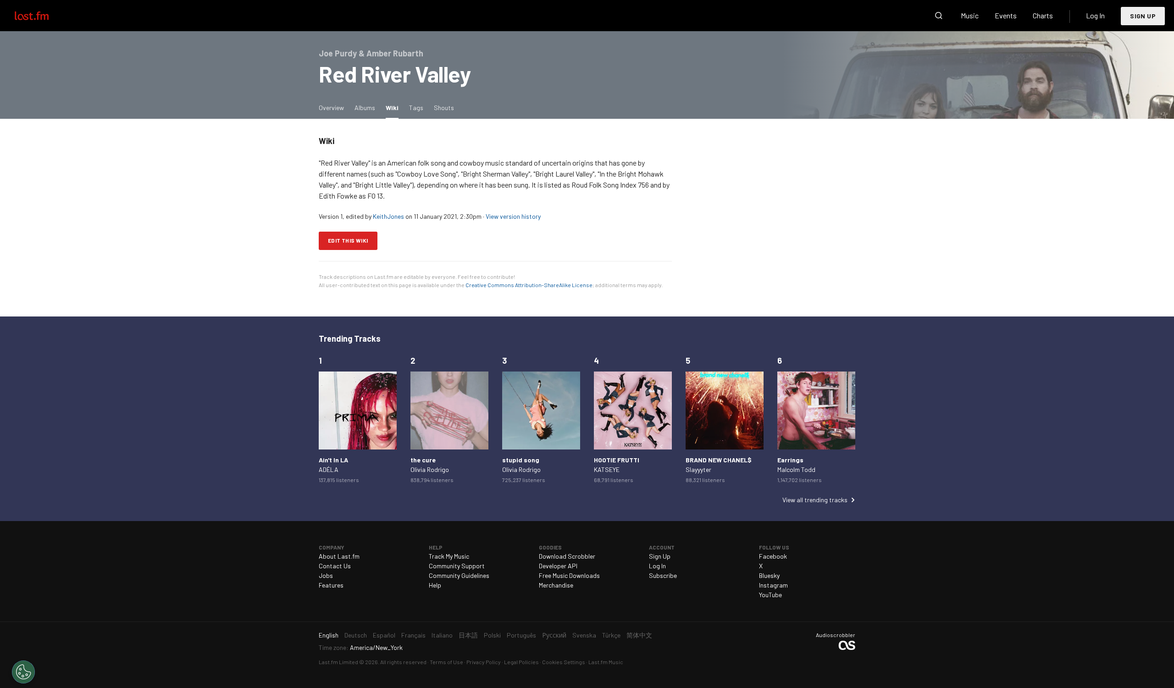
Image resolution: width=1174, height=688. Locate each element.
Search (938, 15)
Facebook (773, 556)
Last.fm (42, 15)
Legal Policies (521, 662)
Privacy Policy (483, 662)
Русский (554, 635)
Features (331, 585)
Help (435, 585)
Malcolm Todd (796, 469)
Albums (364, 107)
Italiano (442, 635)
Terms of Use (446, 662)
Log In (1095, 15)
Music (970, 15)
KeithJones (388, 216)
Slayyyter (698, 469)
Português (521, 635)
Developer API (558, 566)
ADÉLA (328, 469)
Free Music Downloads (569, 575)
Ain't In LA (333, 460)
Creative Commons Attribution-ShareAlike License (529, 285)
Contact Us (335, 566)
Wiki (394, 107)
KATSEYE (607, 469)
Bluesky (769, 575)
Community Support (457, 566)
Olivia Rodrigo (429, 469)
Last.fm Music (605, 662)
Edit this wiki (348, 240)
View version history (513, 216)
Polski (492, 635)
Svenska (584, 635)
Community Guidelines (459, 575)
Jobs (326, 575)
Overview (331, 107)
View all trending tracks (814, 500)
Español (384, 635)
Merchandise (556, 585)
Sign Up (1143, 16)
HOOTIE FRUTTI (616, 460)
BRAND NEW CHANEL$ (719, 460)
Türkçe (611, 635)
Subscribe (663, 575)
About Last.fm (339, 556)
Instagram (773, 585)
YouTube (770, 595)
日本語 (468, 635)
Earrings (790, 460)
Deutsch (355, 635)
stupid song (520, 460)
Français (413, 635)
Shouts (444, 107)
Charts (1043, 15)
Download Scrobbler (567, 556)
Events (1006, 15)
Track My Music (449, 556)
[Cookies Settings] (23, 671)
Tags (416, 107)
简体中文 (639, 635)
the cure (423, 460)
